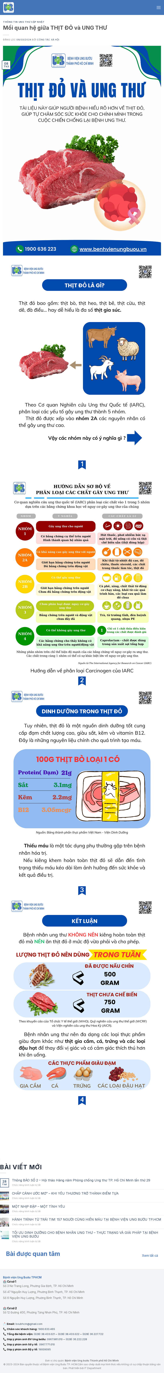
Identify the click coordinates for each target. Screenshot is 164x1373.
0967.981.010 (55, 1339)
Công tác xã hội (48, 39)
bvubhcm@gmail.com (29, 1323)
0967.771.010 (46, 1344)
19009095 (45, 1349)
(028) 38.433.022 (68, 1334)
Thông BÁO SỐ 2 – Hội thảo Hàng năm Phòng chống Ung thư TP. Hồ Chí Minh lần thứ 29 (81, 1180)
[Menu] (158, 7)
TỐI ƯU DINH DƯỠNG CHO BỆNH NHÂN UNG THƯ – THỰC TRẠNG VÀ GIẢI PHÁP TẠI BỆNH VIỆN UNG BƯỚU (85, 1234)
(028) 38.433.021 (44, 1334)
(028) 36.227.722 (92, 1334)
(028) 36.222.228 (76, 1339)
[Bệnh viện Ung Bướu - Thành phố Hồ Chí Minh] (8, 7)
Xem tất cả (150, 1255)
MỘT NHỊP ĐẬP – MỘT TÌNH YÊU (38, 1206)
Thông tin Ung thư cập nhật (24, 22)
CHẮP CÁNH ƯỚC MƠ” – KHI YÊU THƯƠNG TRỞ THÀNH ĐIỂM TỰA (65, 1193)
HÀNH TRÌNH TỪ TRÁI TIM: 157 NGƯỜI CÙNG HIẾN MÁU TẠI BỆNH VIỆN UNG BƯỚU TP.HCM (86, 1219)
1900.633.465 (46, 1329)
